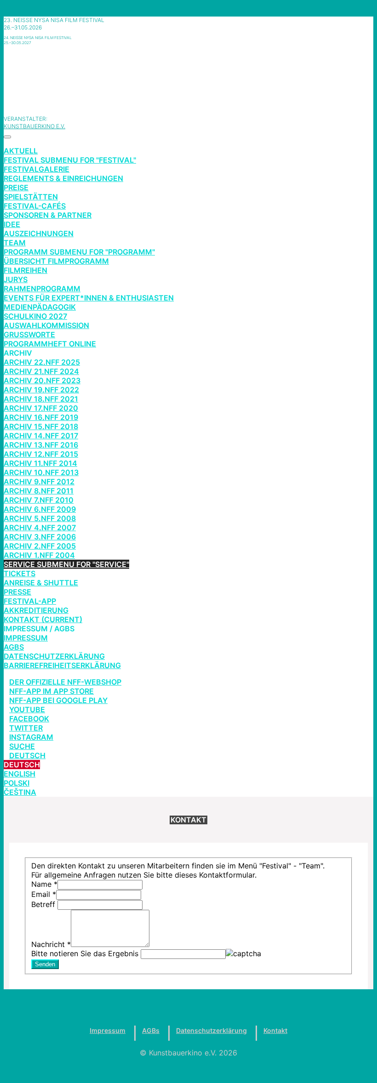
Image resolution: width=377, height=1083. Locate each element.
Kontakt (275, 1030)
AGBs (151, 1030)
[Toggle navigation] (7, 137)
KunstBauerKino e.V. (34, 126)
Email (43, 894)
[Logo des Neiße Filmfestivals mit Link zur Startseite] (188, 76)
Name (44, 884)
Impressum (108, 1030)
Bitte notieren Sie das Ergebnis (86, 953)
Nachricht (51, 944)
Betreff (44, 904)
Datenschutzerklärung (211, 1030)
